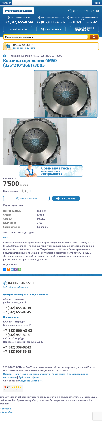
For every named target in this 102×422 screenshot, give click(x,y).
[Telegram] (12, 269)
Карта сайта (58, 373)
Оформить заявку (51, 29)
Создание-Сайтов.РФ (31, 380)
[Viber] (16, 269)
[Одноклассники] (8, 269)
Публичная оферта (28, 377)
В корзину (68, 198)
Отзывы (7, 373)
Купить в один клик (28, 198)
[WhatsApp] (19, 269)
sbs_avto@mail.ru (17, 29)
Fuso (5, 237)
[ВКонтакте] (4, 269)
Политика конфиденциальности (32, 373)
